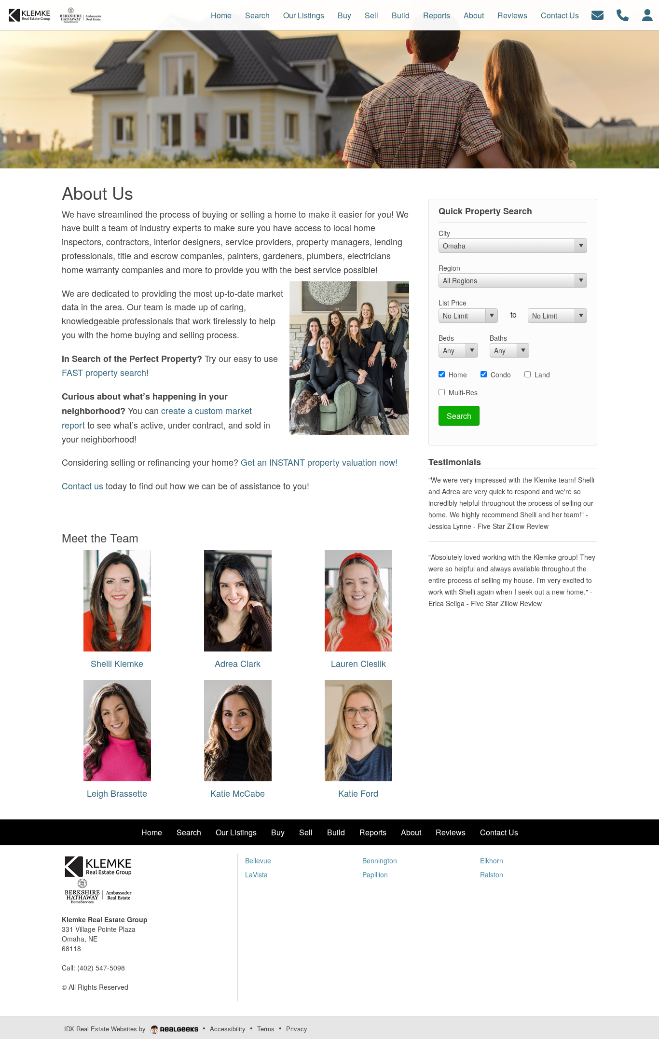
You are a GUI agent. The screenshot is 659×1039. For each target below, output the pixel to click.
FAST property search (104, 372)
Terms (266, 1028)
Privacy (296, 1028)
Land (542, 374)
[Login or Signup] (647, 14)
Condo (501, 374)
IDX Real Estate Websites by (106, 1028)
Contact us (82, 485)
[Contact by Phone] (623, 14)
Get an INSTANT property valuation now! (319, 462)
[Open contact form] (597, 14)
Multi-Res (463, 392)
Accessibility (228, 1028)
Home (458, 374)
